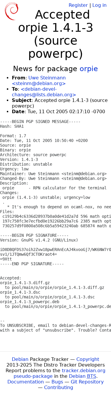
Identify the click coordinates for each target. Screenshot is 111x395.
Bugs (57, 382)
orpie (89, 69)
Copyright (87, 359)
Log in (99, 5)
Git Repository (87, 382)
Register (78, 5)
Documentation (25, 382)
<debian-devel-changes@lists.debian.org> (44, 91)
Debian (20, 359)
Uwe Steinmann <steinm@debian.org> (39, 80)
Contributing (58, 387)
